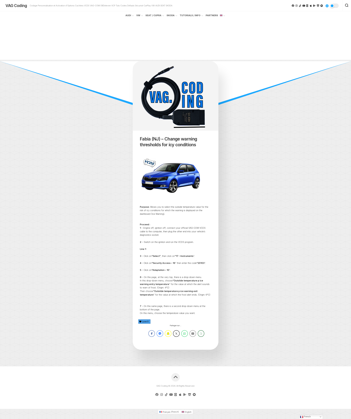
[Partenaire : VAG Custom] (318, 5)
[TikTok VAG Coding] (300, 5)
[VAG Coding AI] (307, 5)
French (307, 416)
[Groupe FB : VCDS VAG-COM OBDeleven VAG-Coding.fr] (293, 5)
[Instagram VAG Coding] (296, 5)
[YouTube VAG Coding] (303, 5)
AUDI (128, 15)
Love (145, 321)
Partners (212, 15)
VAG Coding (16, 5)
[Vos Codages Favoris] (321, 5)
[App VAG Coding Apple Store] (311, 5)
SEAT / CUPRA (153, 15)
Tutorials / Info (190, 15)
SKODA (171, 15)
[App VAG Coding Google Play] (314, 5)
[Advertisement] (175, 40)
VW (138, 15)
